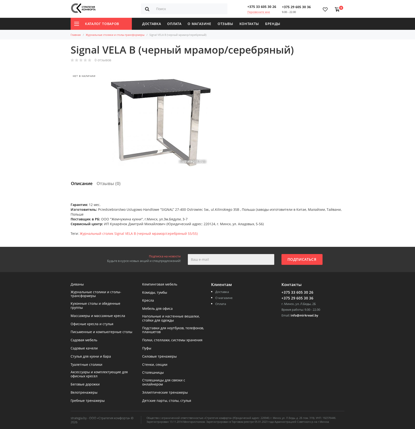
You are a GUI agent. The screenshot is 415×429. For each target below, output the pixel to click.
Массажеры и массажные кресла (98, 316)
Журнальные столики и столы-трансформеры (115, 35)
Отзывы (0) (109, 183)
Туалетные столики (86, 365)
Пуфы (146, 348)
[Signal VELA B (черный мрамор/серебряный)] (160, 122)
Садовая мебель (84, 340)
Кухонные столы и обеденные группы (95, 306)
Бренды (272, 23)
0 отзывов (103, 60)
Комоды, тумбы (154, 293)
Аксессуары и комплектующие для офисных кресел (99, 374)
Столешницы (153, 373)
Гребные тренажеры (88, 401)
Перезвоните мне (258, 12)
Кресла (148, 300)
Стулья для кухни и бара (91, 356)
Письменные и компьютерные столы (101, 332)
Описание (81, 183)
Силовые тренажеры (159, 356)
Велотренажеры (84, 393)
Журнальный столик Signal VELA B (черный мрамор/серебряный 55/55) (139, 233)
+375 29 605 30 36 (296, 7)
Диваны (77, 284)
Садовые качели (84, 348)
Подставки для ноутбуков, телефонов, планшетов (173, 330)
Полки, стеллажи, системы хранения (172, 340)
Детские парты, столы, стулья (166, 401)
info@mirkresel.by (304, 315)
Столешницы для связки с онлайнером (163, 382)
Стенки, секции (154, 365)
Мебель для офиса (157, 309)
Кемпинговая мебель (159, 284)
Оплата (174, 23)
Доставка (151, 23)
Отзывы (225, 23)
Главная (76, 35)
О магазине (199, 23)
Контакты (249, 23)
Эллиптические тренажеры (165, 393)
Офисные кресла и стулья (92, 324)
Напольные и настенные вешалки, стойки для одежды (171, 318)
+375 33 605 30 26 (261, 6)
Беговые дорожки (85, 384)
